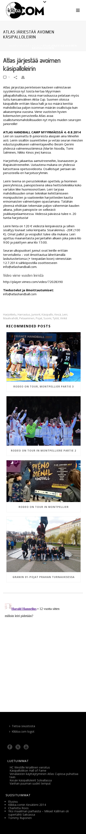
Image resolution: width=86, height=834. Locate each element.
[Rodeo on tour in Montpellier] (43, 481)
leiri (64, 314)
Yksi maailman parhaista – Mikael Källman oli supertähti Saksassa (38, 812)
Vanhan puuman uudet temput (30, 783)
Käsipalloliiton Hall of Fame (28, 770)
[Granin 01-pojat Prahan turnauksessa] (43, 544)
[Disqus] (43, 654)
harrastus (24, 314)
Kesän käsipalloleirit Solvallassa (31, 780)
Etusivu (13, 802)
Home (13, 45)
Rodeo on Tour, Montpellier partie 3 (43, 386)
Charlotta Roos (18, 808)
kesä (57, 314)
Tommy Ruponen (20, 818)
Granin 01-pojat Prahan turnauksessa (44, 577)
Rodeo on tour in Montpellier (44, 507)
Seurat (24, 45)
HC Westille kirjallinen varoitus (30, 767)
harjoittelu (9, 314)
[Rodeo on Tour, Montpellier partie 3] (43, 357)
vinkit (63, 318)
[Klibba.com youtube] (26, 747)
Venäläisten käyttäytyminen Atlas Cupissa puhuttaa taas (44, 775)
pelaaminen (26, 318)
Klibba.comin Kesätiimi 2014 (27, 805)
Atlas (36, 45)
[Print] (25, 77)
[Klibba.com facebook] (9, 747)
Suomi (47, 318)
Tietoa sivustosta (23, 726)
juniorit (36, 314)
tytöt (56, 318)
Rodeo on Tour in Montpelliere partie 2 (43, 450)
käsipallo (47, 314)
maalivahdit (10, 318)
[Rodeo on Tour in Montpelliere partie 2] (43, 421)
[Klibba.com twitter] (17, 747)
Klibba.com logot (23, 731)
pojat (39, 318)
